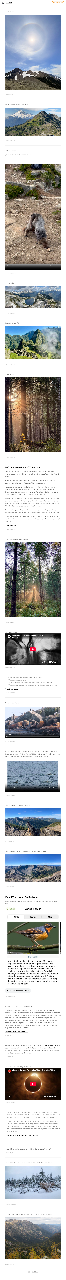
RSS (29, 1272)
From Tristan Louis (11, 689)
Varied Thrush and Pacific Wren (21, 897)
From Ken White (10, 525)
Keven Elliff (9, 3)
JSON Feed (35, 1272)
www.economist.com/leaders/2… (16, 1032)
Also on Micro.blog (58, 2)
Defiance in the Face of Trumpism (22, 467)
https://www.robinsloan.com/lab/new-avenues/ (21, 1135)
